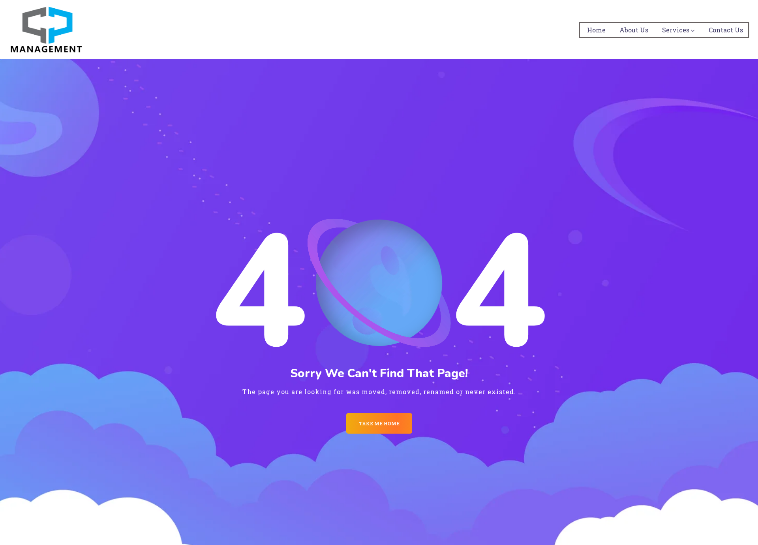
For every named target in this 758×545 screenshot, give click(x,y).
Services (675, 30)
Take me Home (379, 423)
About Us (633, 30)
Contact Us (726, 30)
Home (596, 30)
